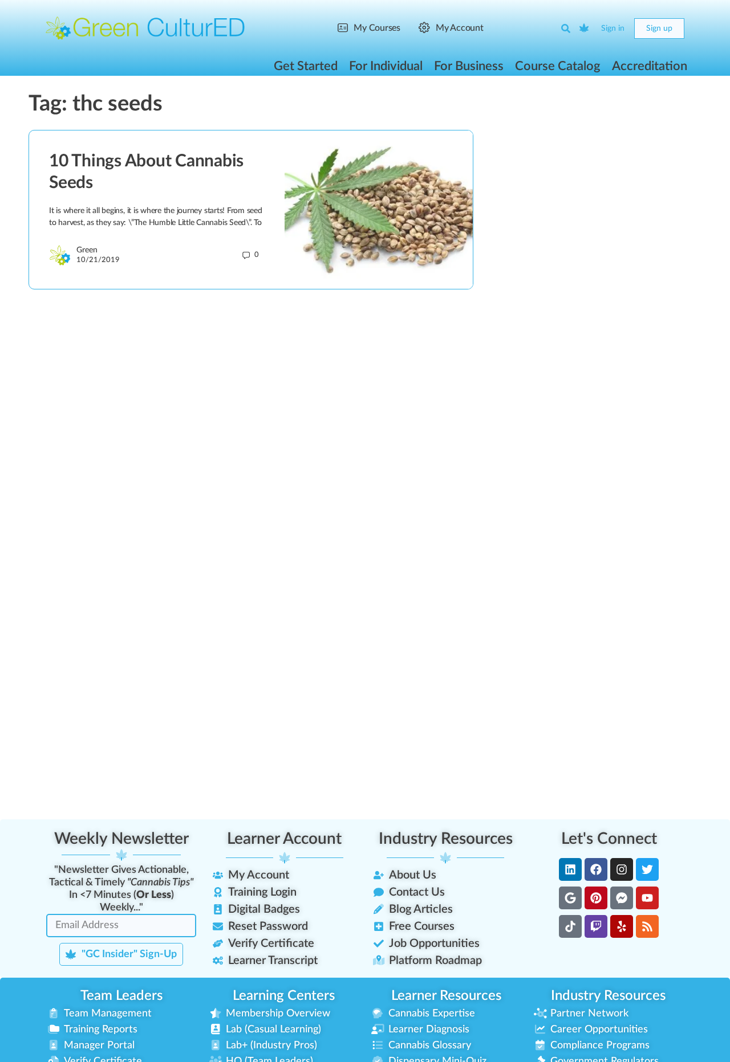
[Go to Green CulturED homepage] (145, 28)
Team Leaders (121, 996)
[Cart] (584, 28)
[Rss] (647, 926)
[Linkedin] (570, 869)
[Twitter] (647, 869)
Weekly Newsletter (121, 839)
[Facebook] (596, 869)
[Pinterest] (596, 898)
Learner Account (284, 839)
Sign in (612, 28)
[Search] (566, 28)
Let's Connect (609, 839)
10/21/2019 (98, 260)
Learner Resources (446, 996)
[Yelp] (621, 926)
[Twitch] (596, 926)
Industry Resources (446, 839)
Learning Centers (284, 996)
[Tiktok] (570, 926)
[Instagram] (621, 869)
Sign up (659, 28)
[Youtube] (647, 898)
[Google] (570, 898)
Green (87, 250)
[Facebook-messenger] (621, 898)
